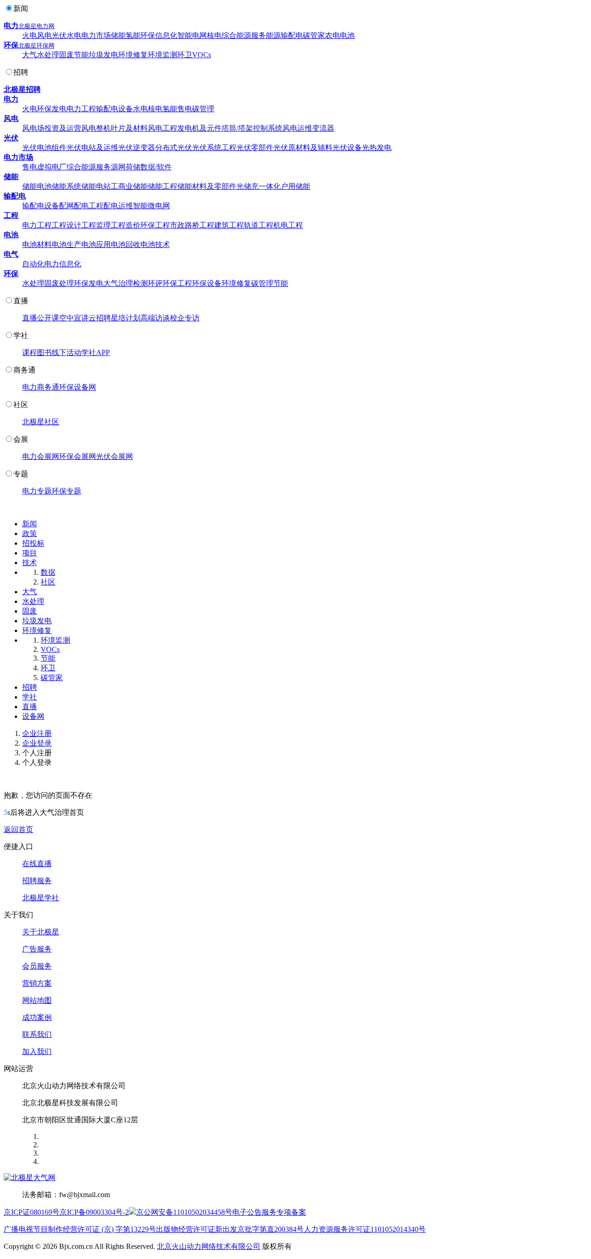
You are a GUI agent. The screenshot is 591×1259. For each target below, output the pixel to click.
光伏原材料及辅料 (302, 147)
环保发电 (51, 109)
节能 (81, 55)
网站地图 (37, 1000)
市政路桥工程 (192, 225)
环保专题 (66, 491)
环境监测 (162, 55)
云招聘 (100, 318)
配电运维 (118, 206)
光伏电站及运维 (92, 147)
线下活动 (66, 352)
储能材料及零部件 (206, 186)
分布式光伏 (173, 147)
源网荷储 (125, 167)
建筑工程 (229, 225)
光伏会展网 (114, 456)
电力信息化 (62, 264)
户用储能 (295, 186)
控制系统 (268, 128)
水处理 (48, 55)
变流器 (323, 128)
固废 (66, 55)
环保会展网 (77, 456)
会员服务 (37, 966)
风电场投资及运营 (51, 128)
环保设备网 (77, 387)
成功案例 (37, 1017)
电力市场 (96, 35)
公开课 (48, 318)
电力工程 (81, 109)
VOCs (201, 55)
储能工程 (162, 186)
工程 (11, 215)
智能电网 (192, 35)
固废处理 (59, 283)
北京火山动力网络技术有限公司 (208, 1246)
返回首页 (18, 829)
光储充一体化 (258, 186)
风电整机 (96, 128)
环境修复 (133, 55)
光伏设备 (347, 147)
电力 (11, 26)
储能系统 (66, 186)
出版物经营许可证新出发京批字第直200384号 (230, 1229)
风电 (44, 35)
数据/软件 (156, 167)
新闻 (20, 8)
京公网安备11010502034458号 (184, 1212)
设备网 (33, 716)
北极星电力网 (36, 26)
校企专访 (184, 318)
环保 (147, 35)
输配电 (292, 35)
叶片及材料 (129, 128)
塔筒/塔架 (237, 128)
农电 (332, 35)
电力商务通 (40, 387)
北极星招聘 (22, 89)
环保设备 (207, 283)
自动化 (33, 264)
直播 (20, 301)
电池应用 (96, 244)
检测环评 (148, 283)
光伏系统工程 (214, 147)
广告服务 (37, 949)
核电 (214, 35)
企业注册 (37, 733)
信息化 (166, 35)
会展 (20, 439)
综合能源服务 (244, 35)
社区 (20, 405)
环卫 (184, 55)
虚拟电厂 (51, 167)
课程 (29, 352)
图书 (44, 352)
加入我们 (37, 1051)
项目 (29, 553)
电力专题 (37, 491)
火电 (29, 35)
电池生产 (66, 244)
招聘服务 (37, 881)
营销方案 (37, 983)
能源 (273, 35)
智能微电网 (151, 206)
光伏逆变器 (136, 147)
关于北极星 (40, 932)
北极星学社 (40, 898)
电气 (11, 254)
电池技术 (155, 244)
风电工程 (162, 128)
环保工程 (155, 225)
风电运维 (297, 128)
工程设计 (66, 225)
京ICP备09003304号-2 (94, 1212)
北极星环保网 (36, 45)
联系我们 (37, 1034)
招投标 (33, 543)
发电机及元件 (199, 128)
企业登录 (37, 743)
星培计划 (125, 318)
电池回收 (125, 244)
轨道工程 (258, 225)
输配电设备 (114, 109)
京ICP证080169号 (32, 1212)
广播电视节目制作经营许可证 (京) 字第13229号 (80, 1229)
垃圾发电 (103, 55)
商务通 (24, 370)
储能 (118, 35)
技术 (29, 562)
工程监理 (96, 225)
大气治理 (118, 283)
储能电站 (96, 186)
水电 (73, 35)
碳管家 (314, 35)
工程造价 (125, 225)
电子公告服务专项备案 (269, 1212)
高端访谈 (155, 318)
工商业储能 (129, 186)
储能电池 (37, 186)
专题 (20, 474)
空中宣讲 (74, 318)
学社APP (95, 352)
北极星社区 (40, 422)
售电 (184, 109)
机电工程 (288, 225)
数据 (48, 572)
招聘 (20, 72)
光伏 (59, 35)
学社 (20, 335)
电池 (347, 35)
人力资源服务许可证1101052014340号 (365, 1229)
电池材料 (37, 244)
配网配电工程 (81, 206)
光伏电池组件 (44, 147)
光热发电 (377, 147)
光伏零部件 (254, 147)
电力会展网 (40, 456)
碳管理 (203, 109)
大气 (29, 55)
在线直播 (37, 863)
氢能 (133, 35)
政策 (29, 533)
